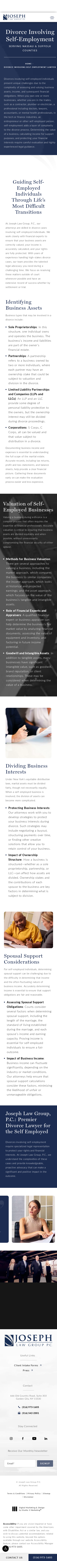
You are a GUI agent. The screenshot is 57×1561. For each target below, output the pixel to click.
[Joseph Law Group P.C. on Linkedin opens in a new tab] (46, 1438)
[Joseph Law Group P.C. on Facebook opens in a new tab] (23, 1438)
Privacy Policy (34, 1493)
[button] (5, 1548)
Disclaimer (29, 1497)
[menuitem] (11, 1438)
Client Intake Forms (26, 1365)
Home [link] (28, 64)
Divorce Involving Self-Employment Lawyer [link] (30, 67)
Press (26, 1370)
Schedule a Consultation (30, 1328)
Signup (45, 1463)
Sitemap (46, 1493)
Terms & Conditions (16, 1493)
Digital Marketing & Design (32, 1508)
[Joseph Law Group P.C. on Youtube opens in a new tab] (34, 1438)
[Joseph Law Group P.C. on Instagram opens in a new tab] (11, 1438)
